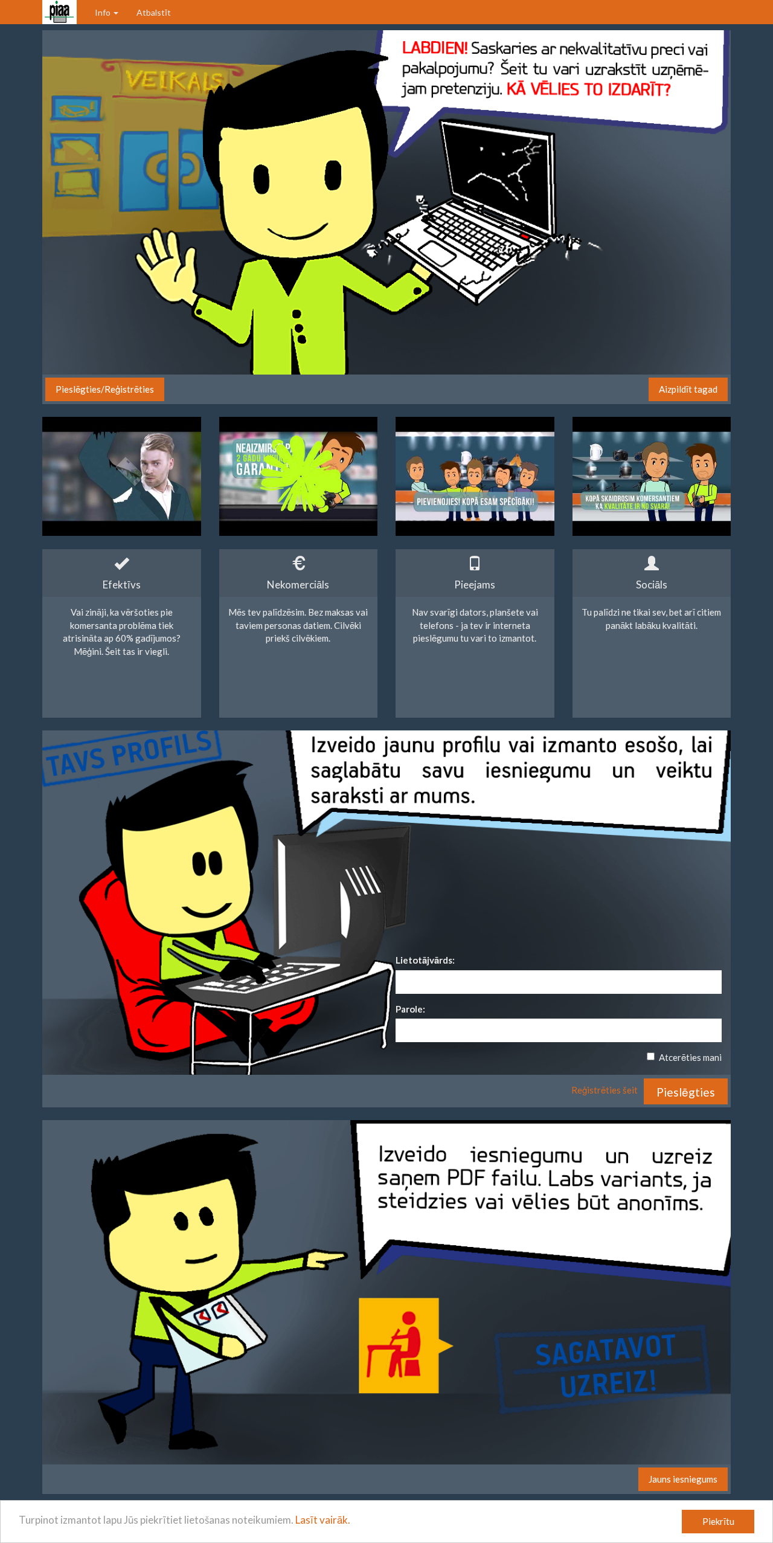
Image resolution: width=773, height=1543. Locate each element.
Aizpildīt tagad (688, 389)
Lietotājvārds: (425, 960)
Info (103, 12)
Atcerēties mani (690, 1057)
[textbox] (559, 982)
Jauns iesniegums (683, 1479)
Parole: (410, 1008)
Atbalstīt (153, 12)
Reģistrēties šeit (604, 1089)
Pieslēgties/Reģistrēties (105, 389)
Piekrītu (718, 1521)
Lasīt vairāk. (322, 1519)
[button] (686, 1091)
